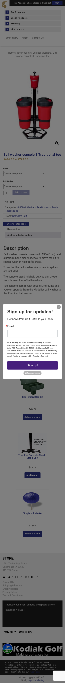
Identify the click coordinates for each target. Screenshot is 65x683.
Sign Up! (32, 365)
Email (10, 326)
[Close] (59, 307)
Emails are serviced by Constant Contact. (30, 356)
